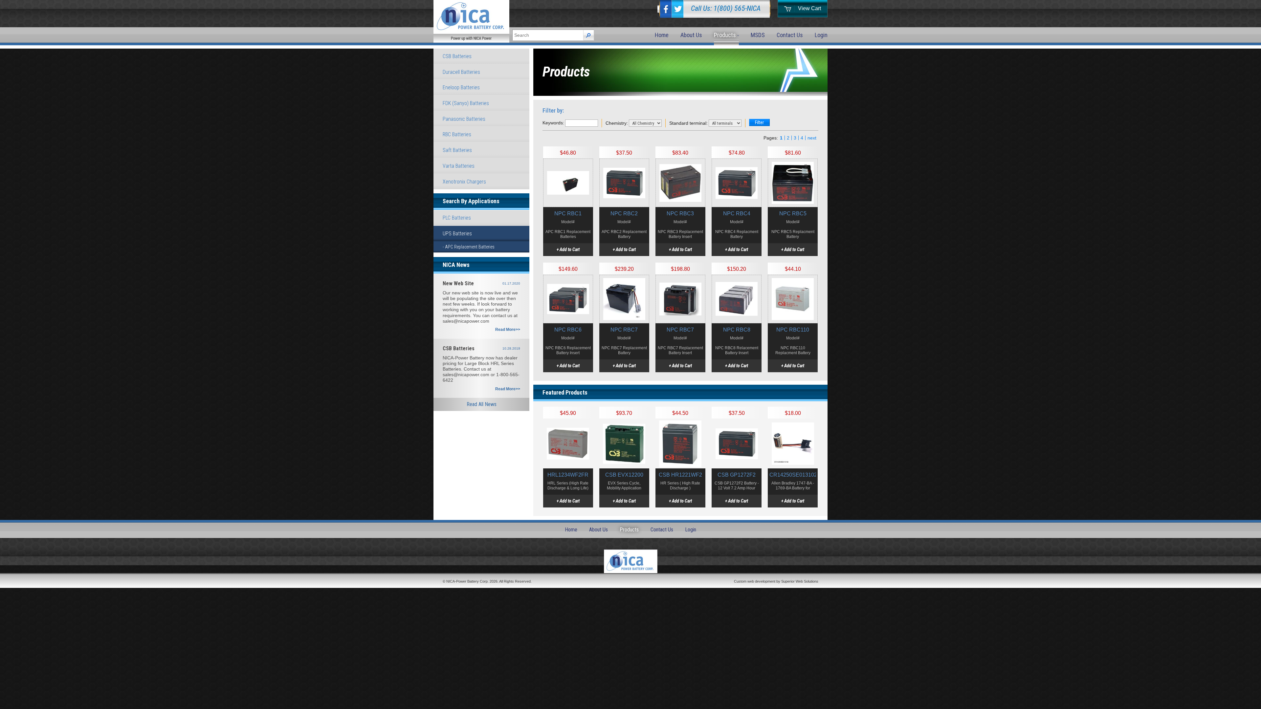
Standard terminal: (688, 123)
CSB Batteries (457, 56)
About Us (691, 35)
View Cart (809, 8)
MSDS (758, 35)
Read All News (482, 404)
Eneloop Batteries (461, 87)
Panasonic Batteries (464, 119)
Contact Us (790, 35)
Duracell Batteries (461, 72)
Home (662, 35)
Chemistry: (617, 123)
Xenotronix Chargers (464, 182)
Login (821, 35)
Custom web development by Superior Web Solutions (776, 581)
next (811, 138)
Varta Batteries (459, 166)
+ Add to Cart (568, 249)
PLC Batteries (457, 218)
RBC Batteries (457, 134)
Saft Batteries (457, 150)
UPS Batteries (457, 233)
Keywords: (553, 122)
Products (725, 35)
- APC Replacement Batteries (469, 246)
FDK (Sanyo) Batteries (466, 103)
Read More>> (507, 329)
